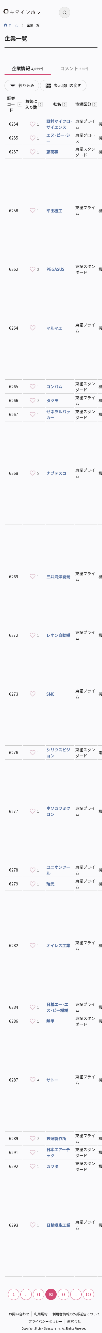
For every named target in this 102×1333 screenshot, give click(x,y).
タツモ (52, 400)
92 (51, 1294)
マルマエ (54, 328)
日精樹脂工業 (58, 1225)
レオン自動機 (58, 635)
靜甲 (50, 1021)
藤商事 (52, 152)
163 (89, 1294)
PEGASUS (55, 269)
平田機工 (54, 210)
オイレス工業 (58, 945)
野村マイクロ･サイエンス (59, 124)
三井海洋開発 (58, 576)
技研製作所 (56, 1138)
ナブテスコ (56, 473)
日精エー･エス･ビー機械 (57, 1007)
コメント (74, 68)
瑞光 (50, 884)
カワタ (52, 1166)
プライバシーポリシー (45, 1321)
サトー (52, 1080)
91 (39, 1294)
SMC (50, 694)
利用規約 (41, 1313)
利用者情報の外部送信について (76, 1313)
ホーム (13, 25)
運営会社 (74, 1321)
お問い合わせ (19, 1313)
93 (63, 1294)
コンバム (54, 386)
